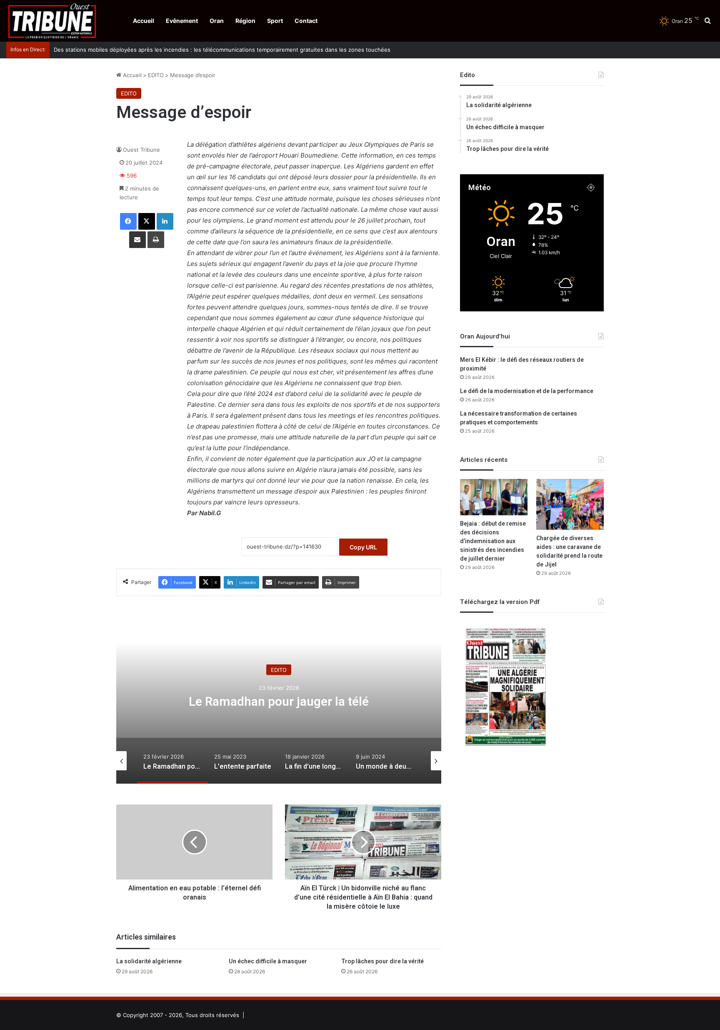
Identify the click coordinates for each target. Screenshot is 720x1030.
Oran (217, 20)
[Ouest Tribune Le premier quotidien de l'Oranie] (52, 21)
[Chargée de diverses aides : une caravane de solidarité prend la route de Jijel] (570, 504)
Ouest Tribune (141, 149)
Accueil (143, 20)
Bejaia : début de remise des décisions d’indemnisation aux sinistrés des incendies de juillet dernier (493, 541)
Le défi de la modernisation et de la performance (526, 391)
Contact (306, 20)
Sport (275, 20)
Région (245, 20)
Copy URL (363, 547)
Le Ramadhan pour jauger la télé (279, 701)
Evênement (182, 20)
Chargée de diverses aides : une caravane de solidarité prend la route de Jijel (569, 551)
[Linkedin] (165, 221)
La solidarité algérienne (149, 961)
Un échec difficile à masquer (268, 961)
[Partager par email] (137, 239)
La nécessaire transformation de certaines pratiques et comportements (518, 418)
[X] (146, 221)
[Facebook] (128, 221)
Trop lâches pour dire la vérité (382, 961)
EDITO (156, 75)
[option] (278, 700)
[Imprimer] (156, 239)
